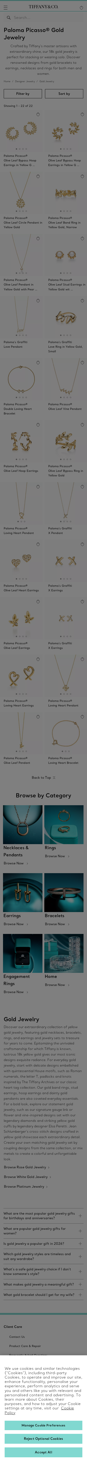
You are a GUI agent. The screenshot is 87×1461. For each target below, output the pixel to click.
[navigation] (5, 7)
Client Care (13, 1327)
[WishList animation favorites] (81, 8)
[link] (43, 1215)
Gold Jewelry (46, 81)
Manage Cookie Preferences (43, 1425)
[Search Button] (9, 17)
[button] (5, 7)
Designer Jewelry (25, 81)
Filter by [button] (22, 94)
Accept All (43, 1452)
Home (7, 81)
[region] (43, 1408)
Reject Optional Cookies (43, 1439)
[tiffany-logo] (43, 8)
